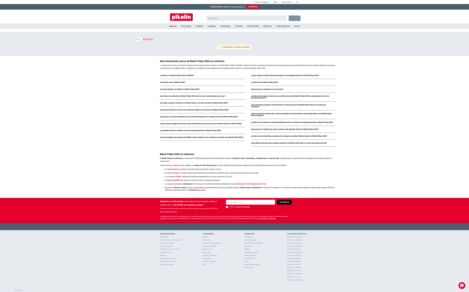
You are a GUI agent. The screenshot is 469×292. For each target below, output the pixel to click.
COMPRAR (253, 7)
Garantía (163, 255)
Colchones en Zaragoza (294, 280)
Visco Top (262, 184)
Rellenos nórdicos (250, 255)
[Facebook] (225, 226)
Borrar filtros (148, 39)
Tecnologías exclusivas (167, 258)
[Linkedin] (244, 226)
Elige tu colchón (207, 249)
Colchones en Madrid (294, 255)
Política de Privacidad (242, 207)
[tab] (202, 75)
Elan (199, 190)
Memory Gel (240, 184)
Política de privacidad (167, 243)
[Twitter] (230, 226)
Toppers (247, 249)
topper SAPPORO (173, 180)
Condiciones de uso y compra (170, 249)
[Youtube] (234, 226)
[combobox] (246, 18)
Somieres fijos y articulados (254, 243)
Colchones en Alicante (294, 243)
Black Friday (249, 267)
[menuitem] (173, 26)
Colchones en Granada (294, 252)
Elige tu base (206, 252)
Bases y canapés (250, 240)
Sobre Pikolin (164, 237)
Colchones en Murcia (294, 261)
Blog (275, 2)
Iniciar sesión (286, 2)
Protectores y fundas (251, 252)
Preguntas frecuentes (209, 246)
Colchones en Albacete (294, 240)
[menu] (234, 26)
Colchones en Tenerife (294, 267)
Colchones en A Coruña (294, 237)
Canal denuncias (165, 252)
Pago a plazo (206, 258)
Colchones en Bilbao (293, 249)
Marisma (176, 169)
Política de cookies (166, 246)
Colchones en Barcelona (295, 246)
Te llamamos (206, 240)
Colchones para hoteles (252, 264)
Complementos (250, 258)
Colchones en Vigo (293, 277)
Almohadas (248, 246)
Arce (204, 190)
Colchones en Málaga (294, 258)
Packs (247, 261)
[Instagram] (239, 226)
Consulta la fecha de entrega (211, 243)
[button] (296, 2)
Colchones (248, 237)
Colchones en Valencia (294, 271)
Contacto (205, 237)
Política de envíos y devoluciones (171, 240)
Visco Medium (251, 184)
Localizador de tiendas (209, 255)
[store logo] (181, 16)
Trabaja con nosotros (167, 264)
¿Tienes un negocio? (261, 2)
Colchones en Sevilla (293, 264)
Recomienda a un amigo (168, 261)
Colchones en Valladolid (295, 274)
